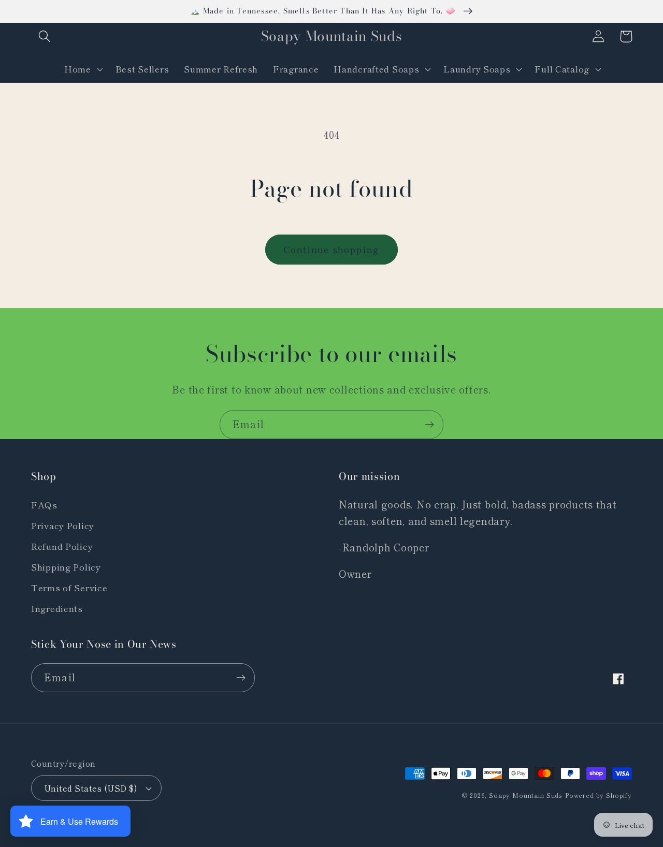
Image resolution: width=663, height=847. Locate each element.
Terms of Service (69, 587)
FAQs (44, 505)
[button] (45, 36)
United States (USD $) (90, 788)
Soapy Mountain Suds (526, 795)
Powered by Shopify (598, 795)
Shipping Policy (66, 567)
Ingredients (57, 608)
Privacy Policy (62, 525)
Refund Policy (62, 546)
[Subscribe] (429, 424)
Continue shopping (331, 249)
